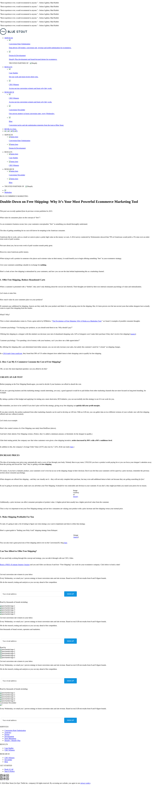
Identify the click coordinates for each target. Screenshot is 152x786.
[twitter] (4, 776)
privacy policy (85, 783)
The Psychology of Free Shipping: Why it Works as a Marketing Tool (76, 321)
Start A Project (9, 771)
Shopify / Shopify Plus (12, 740)
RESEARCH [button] (9, 92)
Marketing (8, 192)
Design (6, 734)
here (71, 447)
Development (9, 736)
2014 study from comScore (12, 353)
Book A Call (8, 769)
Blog (6, 762)
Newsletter (8, 760)
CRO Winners (9, 758)
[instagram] (1, 776)
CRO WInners (9, 750)
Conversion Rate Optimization (15, 730)
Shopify (75, 496)
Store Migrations (10, 738)
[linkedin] (7, 776)
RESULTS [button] (8, 67)
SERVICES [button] (8, 38)
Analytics (7, 732)
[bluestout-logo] (76, 31)
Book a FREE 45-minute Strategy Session (15, 565)
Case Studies (8, 748)
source (133, 334)
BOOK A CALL (10, 129)
